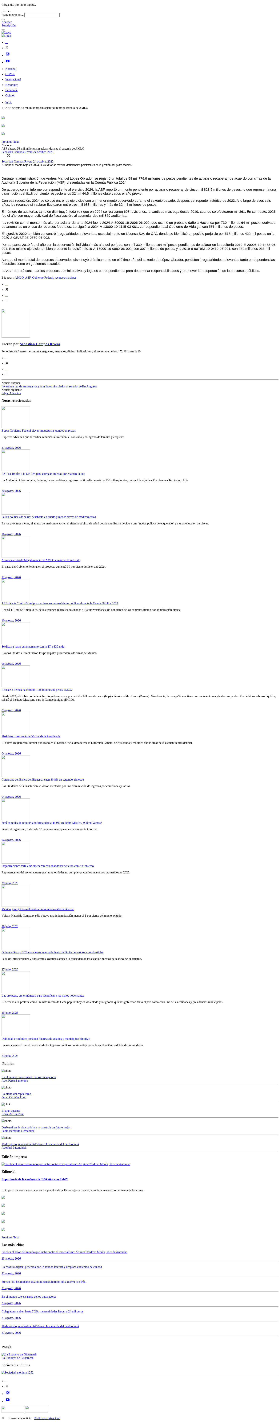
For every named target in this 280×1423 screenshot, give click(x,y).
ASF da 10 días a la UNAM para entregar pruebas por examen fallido (43, 473)
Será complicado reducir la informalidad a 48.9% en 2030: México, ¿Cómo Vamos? (52, 822)
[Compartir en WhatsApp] (14, 155)
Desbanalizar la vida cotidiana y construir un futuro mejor (36, 1127)
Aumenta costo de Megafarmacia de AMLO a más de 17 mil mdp (41, 560)
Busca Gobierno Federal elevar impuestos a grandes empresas (39, 430)
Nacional (10, 68)
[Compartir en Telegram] (6, 300)
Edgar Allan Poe (11, 393)
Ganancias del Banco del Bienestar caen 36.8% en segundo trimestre (43, 779)
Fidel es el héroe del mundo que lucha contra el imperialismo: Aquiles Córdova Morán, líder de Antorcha (64, 1252)
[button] (7, 141)
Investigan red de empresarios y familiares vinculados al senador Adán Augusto (49, 386)
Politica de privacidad (47, 1418)
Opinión (10, 95)
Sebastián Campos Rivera (17, 152)
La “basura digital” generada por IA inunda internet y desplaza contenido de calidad (52, 1266)
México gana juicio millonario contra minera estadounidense (38, 909)
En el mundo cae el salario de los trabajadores (29, 1077)
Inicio (8, 102)
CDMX (10, 74)
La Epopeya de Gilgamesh (18, 1357)
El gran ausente (11, 1110)
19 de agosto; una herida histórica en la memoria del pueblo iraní (40, 1144)
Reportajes (11, 84)
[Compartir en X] (8, 155)
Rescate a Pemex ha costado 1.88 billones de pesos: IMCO (37, 689)
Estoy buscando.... (13, 14)
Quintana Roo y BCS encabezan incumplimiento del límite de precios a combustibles (52, 952)
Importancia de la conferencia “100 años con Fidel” (35, 1179)
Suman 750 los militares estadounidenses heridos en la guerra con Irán (44, 1281)
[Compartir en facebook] (6, 284)
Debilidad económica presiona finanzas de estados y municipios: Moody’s (46, 1038)
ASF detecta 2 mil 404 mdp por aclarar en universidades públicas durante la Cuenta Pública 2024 (60, 603)
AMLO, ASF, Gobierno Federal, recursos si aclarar (45, 277)
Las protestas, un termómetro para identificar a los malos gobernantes (43, 995)
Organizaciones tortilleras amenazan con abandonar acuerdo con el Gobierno (48, 866)
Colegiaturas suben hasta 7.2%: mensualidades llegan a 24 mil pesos (42, 1311)
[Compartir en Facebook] (3, 155)
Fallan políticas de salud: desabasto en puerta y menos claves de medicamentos (49, 517)
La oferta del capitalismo (16, 1094)
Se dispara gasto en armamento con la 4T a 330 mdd (33, 646)
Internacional (13, 79)
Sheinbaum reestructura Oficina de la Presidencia (31, 736)
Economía (11, 90)
